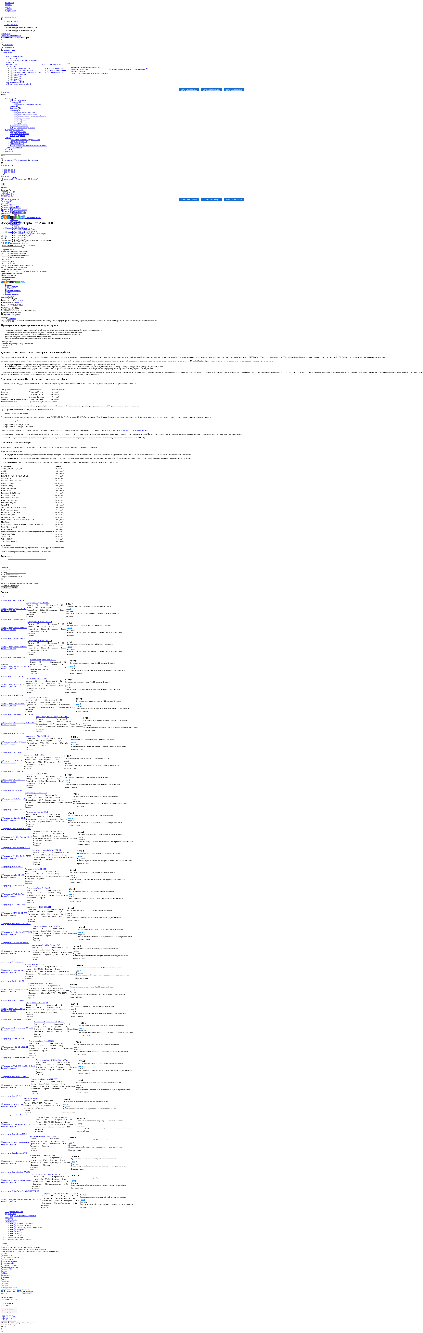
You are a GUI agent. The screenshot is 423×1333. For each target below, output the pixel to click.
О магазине (5, 1277)
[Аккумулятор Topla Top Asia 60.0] (18, 228)
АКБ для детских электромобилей (14, 211)
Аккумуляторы (11, 98)
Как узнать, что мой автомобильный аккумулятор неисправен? (24, 1249)
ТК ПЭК (119, 430)
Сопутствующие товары (14, 130)
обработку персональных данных (26, 583)
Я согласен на (21, 583)
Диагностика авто (7, 1259)
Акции (3, 1279)
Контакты (9, 152)
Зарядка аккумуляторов (9, 1261)
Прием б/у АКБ (11, 150)
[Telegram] (23, 217)
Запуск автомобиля (8, 1263)
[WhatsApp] (17, 217)
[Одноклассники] (5, 217)
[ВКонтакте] (2, 217)
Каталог (4, 1253)
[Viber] (14, 217)
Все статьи (5, 1245)
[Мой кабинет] (2, 19)
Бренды (4, 1271)
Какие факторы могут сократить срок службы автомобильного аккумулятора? (30, 1251)
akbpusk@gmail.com (8, 17)
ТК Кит (145, 430)
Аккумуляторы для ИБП (10, 207)
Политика (4, 1283)
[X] (11, 217)
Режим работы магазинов (11, 36)
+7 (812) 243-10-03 (11, 25)
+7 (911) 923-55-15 (11, 21)
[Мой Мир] (8, 217)
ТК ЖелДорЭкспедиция (132, 430)
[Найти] (2, 42)
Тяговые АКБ (6, 209)
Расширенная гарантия (9, 1267)
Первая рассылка (10, 1291)
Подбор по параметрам (211, 90)
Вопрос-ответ (6, 1275)
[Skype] (20, 217)
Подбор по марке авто (189, 90)
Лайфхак (4, 1273)
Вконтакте (12, 319)
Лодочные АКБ (7, 205)
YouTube (8, 1305)
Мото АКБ (5, 203)
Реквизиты (5, 1281)
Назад (16, 226)
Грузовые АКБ (6, 201)
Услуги (8, 138)
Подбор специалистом (234, 90)
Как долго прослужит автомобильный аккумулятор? (20, 1247)
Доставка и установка (13, 148)
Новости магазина (26, 1291)
